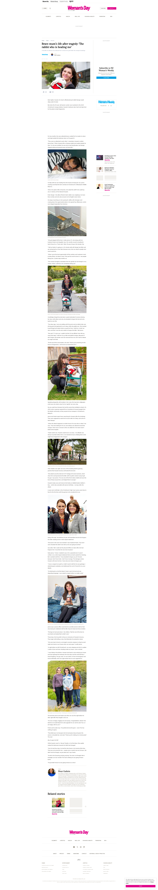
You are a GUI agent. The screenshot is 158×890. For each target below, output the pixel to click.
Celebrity (48, 16)
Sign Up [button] (111, 8)
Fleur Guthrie (57, 38)
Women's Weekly (86, 848)
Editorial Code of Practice (97, 836)
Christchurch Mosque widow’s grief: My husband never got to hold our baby (58, 794)
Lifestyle (58, 16)
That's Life (64, 856)
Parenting (102, 16)
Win (111, 16)
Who (63, 852)
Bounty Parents (86, 856)
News (47, 23)
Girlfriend (105, 856)
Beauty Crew (106, 854)
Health (68, 16)
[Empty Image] (99, 160)
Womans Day (64, 848)
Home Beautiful (45, 850)
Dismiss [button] (140, 886)
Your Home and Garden (46, 854)
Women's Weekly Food (87, 850)
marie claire (105, 848)
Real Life (77, 16)
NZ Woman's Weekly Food (88, 852)
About (55, 836)
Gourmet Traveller (86, 854)
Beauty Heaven (106, 852)
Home (43, 23)
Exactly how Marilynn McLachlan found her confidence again (109, 152)
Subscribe (103, 8)
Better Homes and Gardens (47, 852)
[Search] (50, 8)
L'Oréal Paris (113, 154)
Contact (84, 836)
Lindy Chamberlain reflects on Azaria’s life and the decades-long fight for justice (110, 169)
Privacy (62, 836)
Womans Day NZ (65, 850)
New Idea (64, 854)
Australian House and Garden (48, 848)
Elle (104, 850)
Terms (68, 836)
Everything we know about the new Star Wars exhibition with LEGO (110, 140)
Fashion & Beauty (89, 16)
